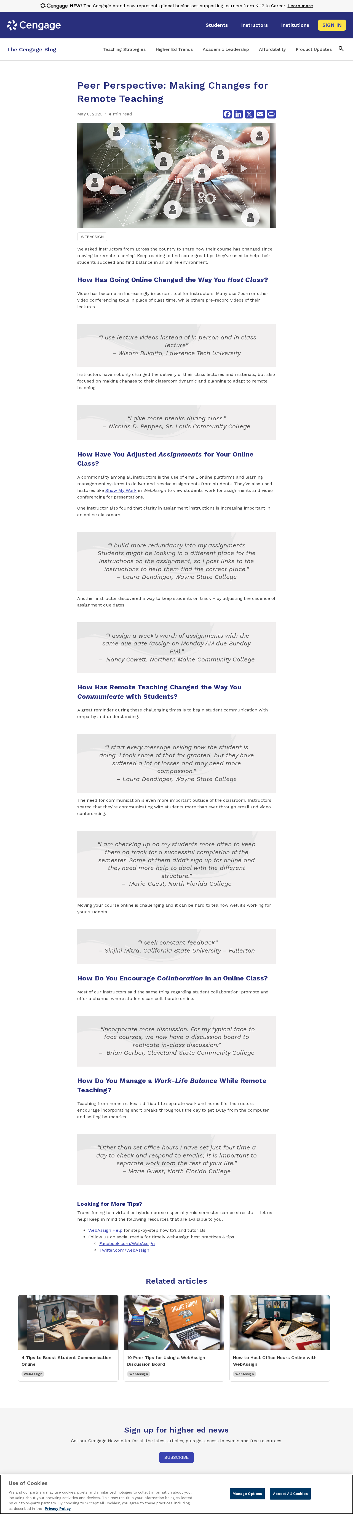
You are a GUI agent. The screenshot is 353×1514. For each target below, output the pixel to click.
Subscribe (176, 1457)
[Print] (271, 114)
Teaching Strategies (124, 49)
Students (217, 25)
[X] (249, 114)
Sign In (332, 25)
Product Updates (314, 49)
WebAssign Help (105, 1230)
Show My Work (121, 490)
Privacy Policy (58, 1508)
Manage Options (247, 1494)
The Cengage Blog (31, 49)
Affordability (272, 49)
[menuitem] (216, 25)
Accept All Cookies (290, 1494)
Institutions (295, 25)
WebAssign (92, 236)
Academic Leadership (226, 49)
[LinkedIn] (238, 114)
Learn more (300, 5)
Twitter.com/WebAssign (124, 1250)
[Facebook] (227, 114)
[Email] (260, 114)
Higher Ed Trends (174, 49)
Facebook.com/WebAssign (127, 1243)
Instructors (254, 25)
